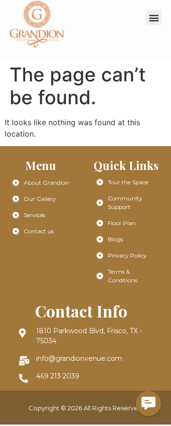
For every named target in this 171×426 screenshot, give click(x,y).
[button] (154, 17)
